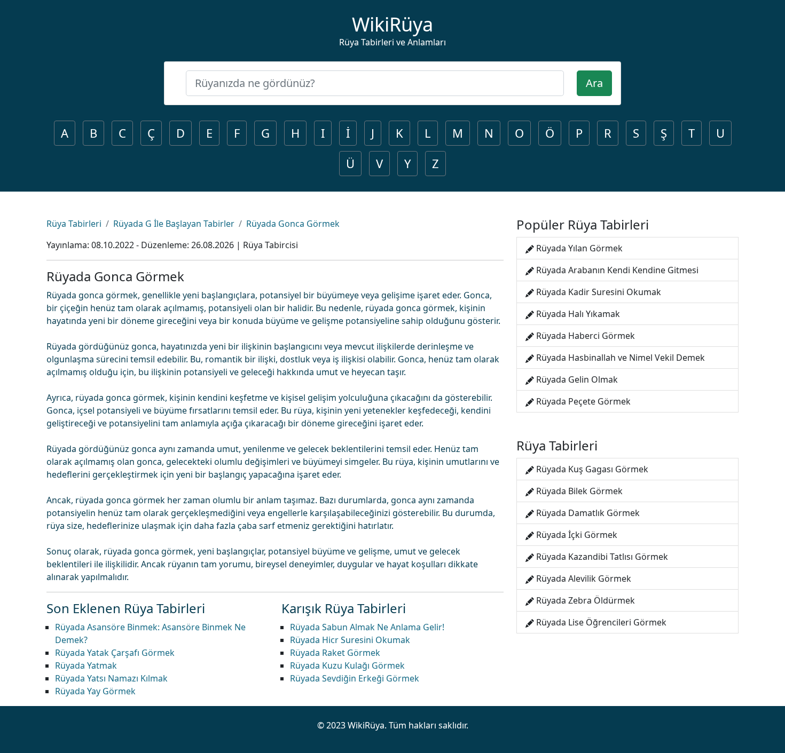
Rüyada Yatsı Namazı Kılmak (111, 678)
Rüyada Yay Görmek (95, 691)
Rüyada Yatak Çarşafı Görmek (115, 653)
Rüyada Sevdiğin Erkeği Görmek (354, 678)
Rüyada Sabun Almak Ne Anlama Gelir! (367, 627)
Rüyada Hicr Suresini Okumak (350, 640)
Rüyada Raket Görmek (335, 653)
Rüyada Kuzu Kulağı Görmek (347, 665)
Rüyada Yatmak (86, 665)
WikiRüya (392, 24)
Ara (594, 83)
